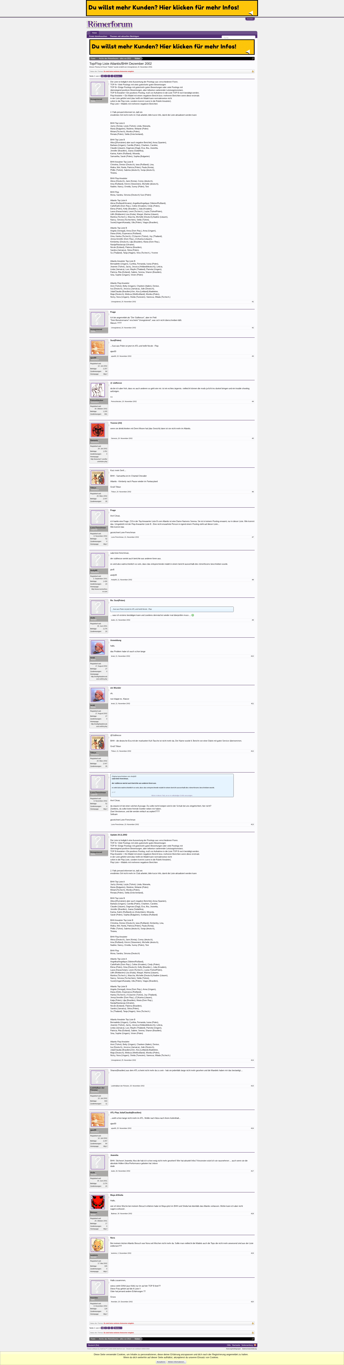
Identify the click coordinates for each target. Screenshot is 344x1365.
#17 (252, 1171)
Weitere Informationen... (176, 1362)
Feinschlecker (96, 400)
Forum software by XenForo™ (106, 1349)
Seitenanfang (247, 1345)
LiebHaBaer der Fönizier (97, 1089)
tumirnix (94, 1255)
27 (106, 669)
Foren (94, 33)
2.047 (105, 499)
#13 (252, 824)
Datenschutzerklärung (249, 1349)
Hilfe (229, 1345)
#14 (252, 1060)
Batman (93, 1212)
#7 (253, 537)
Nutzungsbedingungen (233, 1349)
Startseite (236, 1345)
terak (92, 658)
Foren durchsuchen (98, 36)
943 (105, 1101)
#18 (252, 1214)
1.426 (105, 581)
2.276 (105, 629)
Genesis (94, 440)
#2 (253, 328)
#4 (253, 401)
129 (105, 1309)
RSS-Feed (255, 1345)
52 (106, 539)
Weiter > (118, 76)
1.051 (105, 451)
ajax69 (93, 358)
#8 (253, 580)
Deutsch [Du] (93, 1345)
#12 (252, 751)
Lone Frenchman (98, 528)
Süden (110, 67)
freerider (94, 1298)
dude (92, 618)
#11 (252, 704)
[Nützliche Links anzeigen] (253, 58)
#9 (253, 620)
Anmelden (250, 19)
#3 (253, 356)
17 (106, 1223)
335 (105, 1266)
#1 (253, 302)
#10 (252, 656)
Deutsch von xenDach (137, 1349)
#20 (252, 1302)
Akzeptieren (161, 1362)
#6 (253, 492)
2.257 (105, 369)
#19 (252, 1253)
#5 (253, 438)
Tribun (93, 488)
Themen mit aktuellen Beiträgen (124, 36)
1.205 (105, 411)
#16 (252, 1128)
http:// (105, 374)
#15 (252, 1086)
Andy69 (93, 570)
